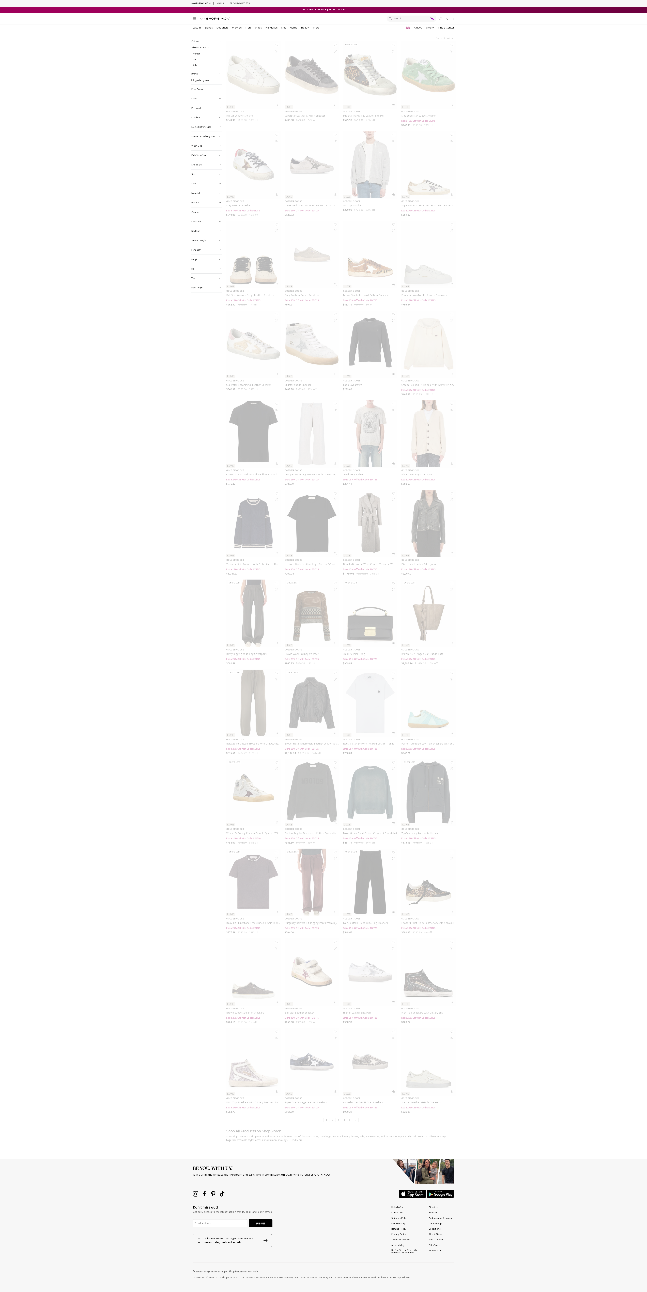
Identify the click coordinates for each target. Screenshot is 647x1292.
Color (194, 98)
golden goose (202, 80)
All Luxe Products (200, 47)
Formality (196, 249)
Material (195, 193)
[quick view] (276, 106)
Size (193, 174)
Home (293, 27)
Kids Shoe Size (199, 155)
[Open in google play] (440, 1197)
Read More (296, 1140)
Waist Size (196, 145)
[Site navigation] (194, 19)
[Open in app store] (413, 1197)
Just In (197, 27)
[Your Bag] (452, 19)
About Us (434, 1207)
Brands (209, 27)
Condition (196, 117)
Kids (283, 27)
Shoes (258, 27)
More (316, 27)
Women (237, 27)
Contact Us (397, 1212)
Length (194, 259)
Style (193, 183)
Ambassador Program (440, 1217)
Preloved (196, 107)
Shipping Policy (399, 1217)
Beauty (305, 27)
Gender (195, 212)
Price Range (197, 89)
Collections (435, 1228)
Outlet (418, 27)
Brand (194, 73)
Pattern (195, 202)
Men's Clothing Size (201, 126)
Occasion (196, 221)
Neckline (195, 230)
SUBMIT (260, 1223)
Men (248, 27)
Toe (193, 278)
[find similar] (276, 52)
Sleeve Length (198, 240)
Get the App (435, 1223)
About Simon (435, 1234)
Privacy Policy (398, 1234)
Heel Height (197, 287)
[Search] (411, 19)
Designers (222, 27)
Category (196, 41)
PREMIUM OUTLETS (240, 3)
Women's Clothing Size (203, 136)
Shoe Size (196, 164)
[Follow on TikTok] (222, 1195)
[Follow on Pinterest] (214, 1195)
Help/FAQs (397, 1207)
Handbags (271, 27)
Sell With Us (435, 1250)
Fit (192, 268)
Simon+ (430, 27)
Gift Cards (434, 1245)
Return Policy (398, 1223)
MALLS (220, 3)
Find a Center (446, 27)
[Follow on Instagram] (196, 1195)
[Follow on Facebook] (205, 1195)
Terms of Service (400, 1239)
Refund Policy (398, 1228)
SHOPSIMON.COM (200, 3)
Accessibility (398, 1245)
